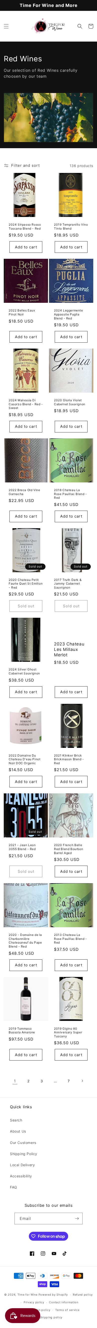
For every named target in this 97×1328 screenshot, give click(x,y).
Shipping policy (51, 1317)
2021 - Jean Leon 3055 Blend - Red (22, 847)
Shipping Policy (23, 1154)
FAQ (13, 1187)
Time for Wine (27, 1294)
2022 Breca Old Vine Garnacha (24, 492)
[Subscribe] (76, 1218)
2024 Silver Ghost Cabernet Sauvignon (24, 671)
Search (16, 1120)
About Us (18, 1131)
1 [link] (15, 1081)
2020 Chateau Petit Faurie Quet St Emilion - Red (26, 583)
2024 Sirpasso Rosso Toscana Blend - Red (25, 226)
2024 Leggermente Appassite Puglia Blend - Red (68, 314)
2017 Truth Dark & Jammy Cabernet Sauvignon (68, 583)
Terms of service (67, 1310)
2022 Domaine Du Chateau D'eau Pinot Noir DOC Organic (24, 759)
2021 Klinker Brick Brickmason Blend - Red (69, 759)
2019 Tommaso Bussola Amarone (22, 1030)
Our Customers (23, 1142)
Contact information (63, 1302)
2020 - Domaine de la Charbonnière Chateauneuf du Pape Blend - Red (25, 940)
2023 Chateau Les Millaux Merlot (69, 649)
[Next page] (82, 1080)
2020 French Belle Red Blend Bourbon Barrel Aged (68, 848)
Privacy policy (34, 1302)
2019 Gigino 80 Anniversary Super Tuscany (68, 1032)
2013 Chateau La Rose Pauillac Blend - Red (70, 938)
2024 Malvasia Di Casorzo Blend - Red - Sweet (26, 404)
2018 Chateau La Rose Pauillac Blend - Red (70, 493)
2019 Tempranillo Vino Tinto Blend (71, 226)
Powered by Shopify (53, 1294)
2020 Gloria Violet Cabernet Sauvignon (69, 402)
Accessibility (21, 1176)
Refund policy (83, 1294)
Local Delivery (22, 1165)
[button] (6, 26)
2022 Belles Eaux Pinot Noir (22, 312)
